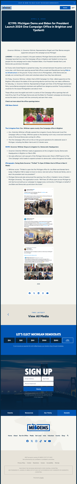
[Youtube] (49, 441)
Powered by (38, 477)
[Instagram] (36, 441)
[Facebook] (27, 441)
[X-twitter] (32, 441)
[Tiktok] (41, 441)
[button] (30, 293)
